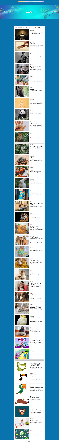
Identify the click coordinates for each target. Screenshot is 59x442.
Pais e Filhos (39, 27)
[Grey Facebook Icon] (29, 441)
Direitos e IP (29, 27)
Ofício (26, 27)
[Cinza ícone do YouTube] (28, 441)
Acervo (23, 27)
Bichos (35, 27)
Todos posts (16, 27)
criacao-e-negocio (20, 27)
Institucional (33, 27)
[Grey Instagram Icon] (30, 441)
